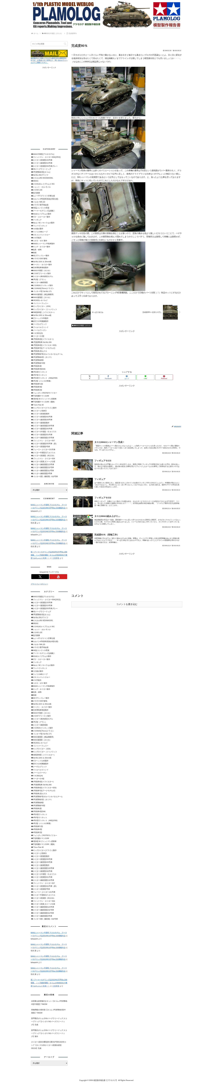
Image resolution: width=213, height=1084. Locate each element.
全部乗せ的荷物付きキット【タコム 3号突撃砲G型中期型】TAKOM (49, 1002)
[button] (65, 43)
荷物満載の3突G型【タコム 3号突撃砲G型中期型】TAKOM (48, 1011)
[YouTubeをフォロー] (58, 576)
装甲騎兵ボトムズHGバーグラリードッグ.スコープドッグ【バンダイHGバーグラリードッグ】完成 (49, 1021)
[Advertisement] (126, 350)
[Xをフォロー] (40, 576)
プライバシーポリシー (39, 584)
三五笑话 (55, 558)
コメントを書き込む (126, 604)
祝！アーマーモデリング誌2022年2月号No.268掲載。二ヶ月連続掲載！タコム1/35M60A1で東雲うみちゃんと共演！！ (49, 555)
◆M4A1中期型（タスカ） (82, 325)
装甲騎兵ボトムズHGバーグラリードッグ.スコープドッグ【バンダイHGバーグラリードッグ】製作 (49, 1033)
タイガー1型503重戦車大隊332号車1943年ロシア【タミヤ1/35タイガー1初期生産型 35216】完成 (48, 1045)
